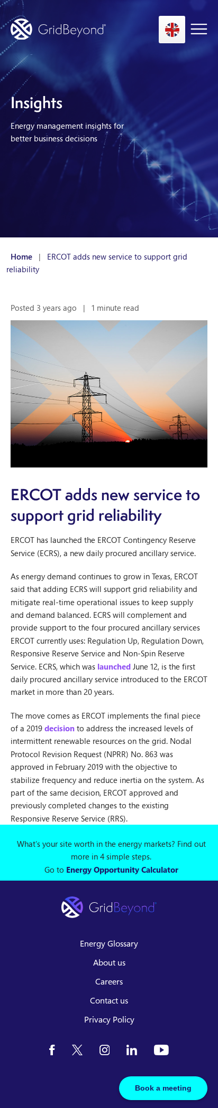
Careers (109, 981)
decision (59, 728)
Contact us (109, 1000)
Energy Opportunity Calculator (122, 869)
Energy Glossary (109, 943)
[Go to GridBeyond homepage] (58, 29)
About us (109, 962)
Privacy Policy (109, 1019)
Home (21, 256)
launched (114, 666)
